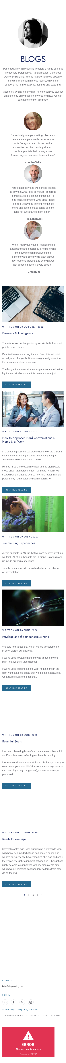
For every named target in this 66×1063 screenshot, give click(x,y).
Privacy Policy (14, 1015)
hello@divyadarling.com (12, 986)
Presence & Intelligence (17, 333)
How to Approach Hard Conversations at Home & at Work (28, 440)
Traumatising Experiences (18, 543)
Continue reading (16, 384)
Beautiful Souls (12, 741)
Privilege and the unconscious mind (25, 637)
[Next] (42, 895)
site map (56, 1015)
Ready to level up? (14, 839)
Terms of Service (37, 1015)
